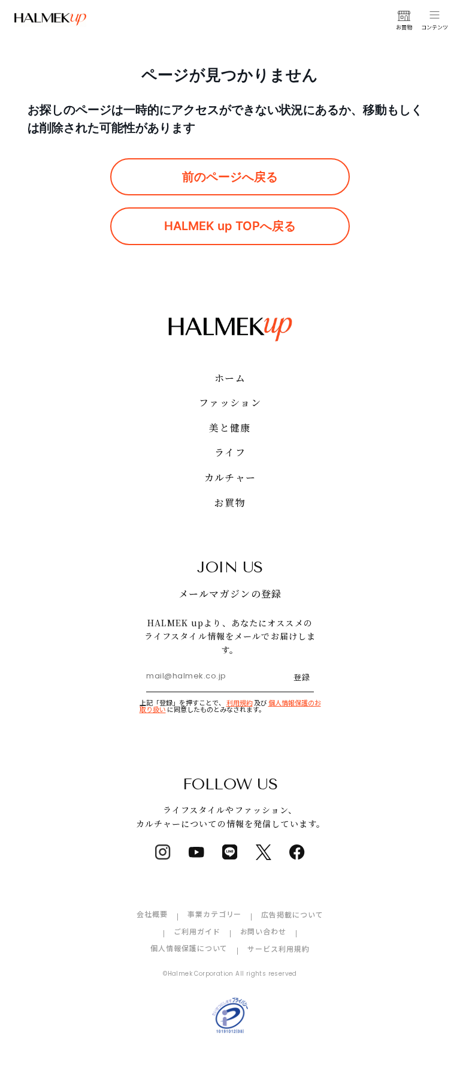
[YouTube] (196, 852)
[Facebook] (297, 852)
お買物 (230, 502)
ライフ (230, 452)
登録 (301, 677)
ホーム (230, 378)
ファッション (230, 402)
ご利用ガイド (197, 931)
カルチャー (230, 477)
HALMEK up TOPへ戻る (230, 226)
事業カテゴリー (214, 914)
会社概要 (152, 914)
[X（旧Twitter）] (263, 852)
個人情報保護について (189, 948)
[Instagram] (163, 852)
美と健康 (229, 428)
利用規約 (239, 702)
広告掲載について (292, 914)
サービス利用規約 (278, 948)
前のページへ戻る (230, 177)
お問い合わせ (263, 931)
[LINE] (230, 852)
